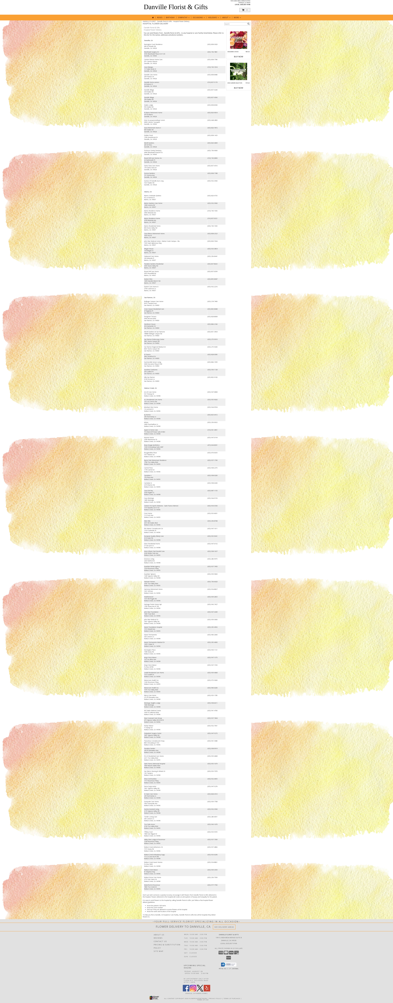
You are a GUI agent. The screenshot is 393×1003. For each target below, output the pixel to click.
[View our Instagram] (193, 991)
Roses (160, 17)
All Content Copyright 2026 (176, 998)
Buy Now (238, 56)
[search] (248, 24)
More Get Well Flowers (235, 28)
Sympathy (182, 17)
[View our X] (200, 991)
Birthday (170, 17)
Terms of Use (203, 1000)
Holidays (212, 17)
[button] (244, 10)
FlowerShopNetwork (198, 998)
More (236, 17)
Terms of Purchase (232, 998)
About (225, 17)
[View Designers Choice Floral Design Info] (238, 40)
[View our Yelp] (207, 991)
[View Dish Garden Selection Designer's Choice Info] (238, 71)
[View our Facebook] (186, 991)
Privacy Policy (215, 998)
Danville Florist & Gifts (176, 7)
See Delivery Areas (224, 927)
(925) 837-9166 (245, 4)
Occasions (198, 17)
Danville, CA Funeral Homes (196, 993)
